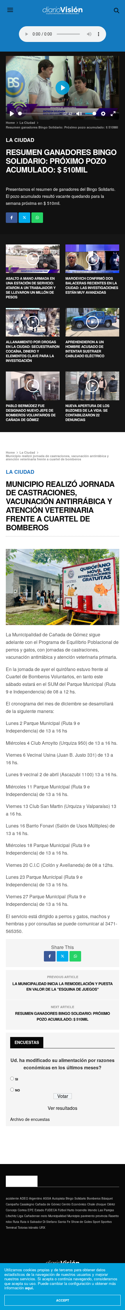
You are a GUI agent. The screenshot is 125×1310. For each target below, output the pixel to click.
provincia (102, 1216)
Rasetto (113, 1216)
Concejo (11, 1210)
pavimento (88, 1216)
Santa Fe (64, 1222)
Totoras (23, 1228)
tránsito (33, 1228)
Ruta (16, 1222)
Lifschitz (11, 1216)
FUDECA (51, 1210)
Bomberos (94, 1198)
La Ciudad (20, 139)
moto (44, 1216)
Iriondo (92, 1210)
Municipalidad (57, 1216)
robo (9, 1222)
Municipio (73, 1216)
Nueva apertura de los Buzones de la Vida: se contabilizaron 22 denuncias (87, 412)
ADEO (24, 1198)
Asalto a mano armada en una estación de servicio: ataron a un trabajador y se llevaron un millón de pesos (31, 288)
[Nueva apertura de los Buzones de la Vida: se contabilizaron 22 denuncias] (92, 385)
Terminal (11, 1228)
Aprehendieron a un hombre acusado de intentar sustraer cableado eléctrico (84, 348)
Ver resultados (62, 1108)
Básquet (107, 1198)
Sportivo (106, 1222)
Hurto (70, 1210)
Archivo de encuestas (30, 1119)
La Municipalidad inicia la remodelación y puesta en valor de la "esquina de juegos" (62, 986)
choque (101, 1204)
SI (16, 1079)
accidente (12, 1198)
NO (17, 1090)
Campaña (12, 1204)
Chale (91, 1204)
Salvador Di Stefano (43, 1222)
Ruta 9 (24, 1222)
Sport (96, 1222)
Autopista (58, 1198)
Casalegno (27, 1204)
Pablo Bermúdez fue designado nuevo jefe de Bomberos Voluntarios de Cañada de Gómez (31, 412)
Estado (39, 1210)
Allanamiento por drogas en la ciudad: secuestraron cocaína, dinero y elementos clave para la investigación (32, 351)
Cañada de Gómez (48, 1204)
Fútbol (62, 1210)
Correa (22, 1210)
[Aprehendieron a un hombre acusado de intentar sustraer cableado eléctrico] (92, 322)
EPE (31, 1210)
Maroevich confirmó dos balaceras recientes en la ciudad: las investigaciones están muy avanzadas (91, 285)
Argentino (35, 1198)
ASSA (47, 1198)
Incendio (81, 1210)
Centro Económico (74, 1204)
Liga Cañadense (28, 1216)
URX (42, 1228)
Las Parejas (106, 1210)
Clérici (111, 1204)
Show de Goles (81, 1222)
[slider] (39, 113)
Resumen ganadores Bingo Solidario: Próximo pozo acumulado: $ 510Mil (62, 1016)
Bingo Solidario (76, 1198)
